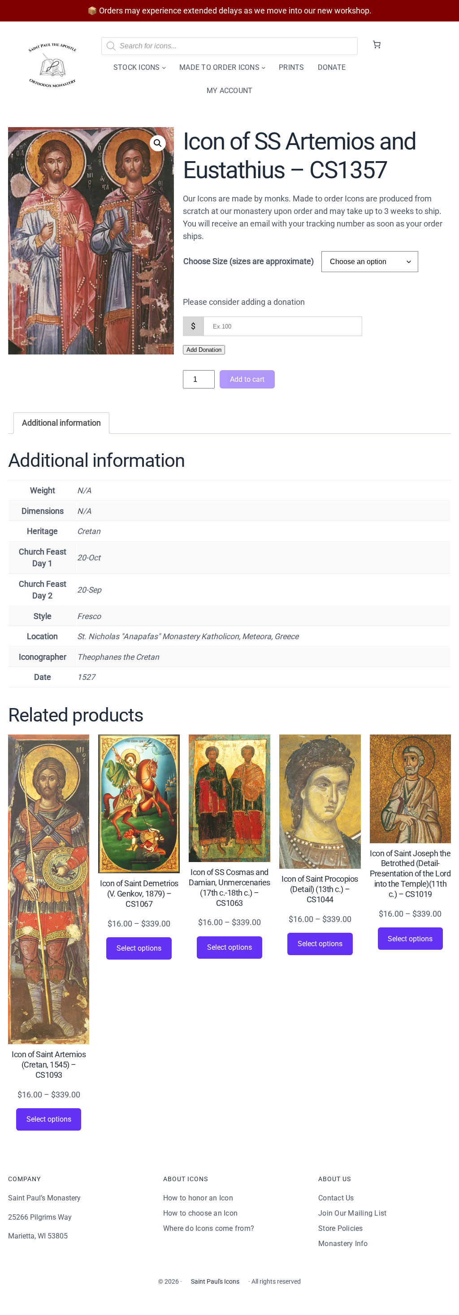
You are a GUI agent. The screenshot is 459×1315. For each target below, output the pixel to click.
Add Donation (203, 349)
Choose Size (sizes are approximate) (248, 261)
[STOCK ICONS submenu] (164, 67)
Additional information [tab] (61, 422)
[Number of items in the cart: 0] (376, 45)
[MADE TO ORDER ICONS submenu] (263, 67)
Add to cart (247, 379)
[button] (158, 143)
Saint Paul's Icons (215, 1281)
